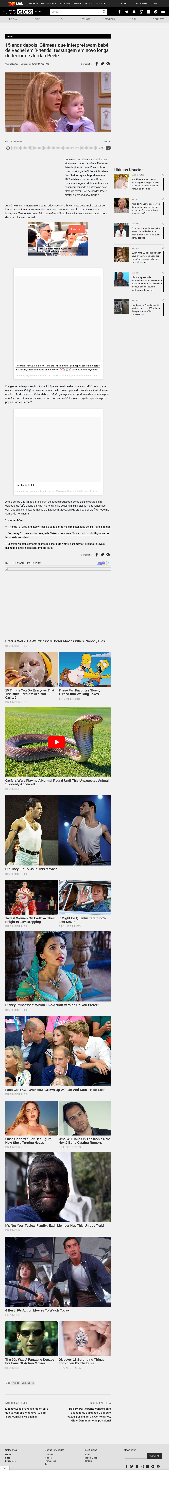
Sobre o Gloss (90, 1458)
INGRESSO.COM (37, 3)
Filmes (37, 19)
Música (13, 19)
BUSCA (124, 3)
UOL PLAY (89, 3)
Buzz (134, 19)
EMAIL (157, 3)
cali (53, 491)
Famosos (86, 19)
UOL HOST (52, 3)
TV (62, 19)
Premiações (110, 19)
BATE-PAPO (141, 3)
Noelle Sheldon (60, 375)
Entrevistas (158, 19)
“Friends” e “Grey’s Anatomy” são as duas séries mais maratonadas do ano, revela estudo (59, 526)
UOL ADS (100, 3)
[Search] (104, 12)
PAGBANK (65, 3)
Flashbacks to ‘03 (25, 485)
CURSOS (77, 3)
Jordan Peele (28, 1383)
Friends (15, 1383)
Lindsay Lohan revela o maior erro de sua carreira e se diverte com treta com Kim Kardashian (26, 1412)
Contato (88, 1461)
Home (87, 1455)
